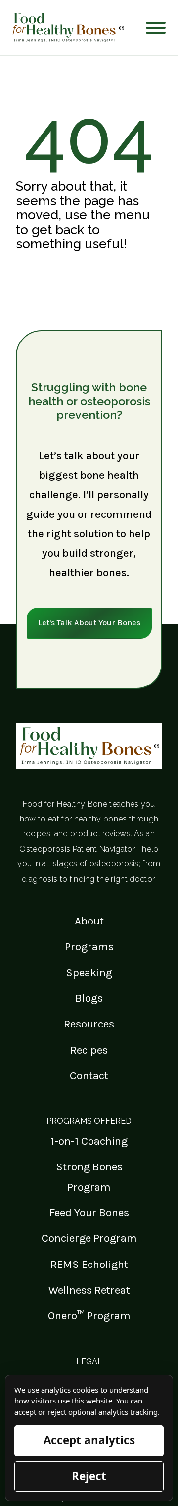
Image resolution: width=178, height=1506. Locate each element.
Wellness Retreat (89, 1290)
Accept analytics (89, 1440)
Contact (89, 1075)
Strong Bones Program (89, 1176)
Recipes (89, 1050)
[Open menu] (156, 28)
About (89, 920)
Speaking (89, 972)
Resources (89, 1023)
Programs (89, 946)
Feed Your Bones (89, 1212)
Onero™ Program (89, 1315)
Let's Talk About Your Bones (89, 622)
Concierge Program (89, 1238)
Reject (89, 1476)
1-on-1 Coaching (89, 1141)
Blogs (89, 998)
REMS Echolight (89, 1264)
